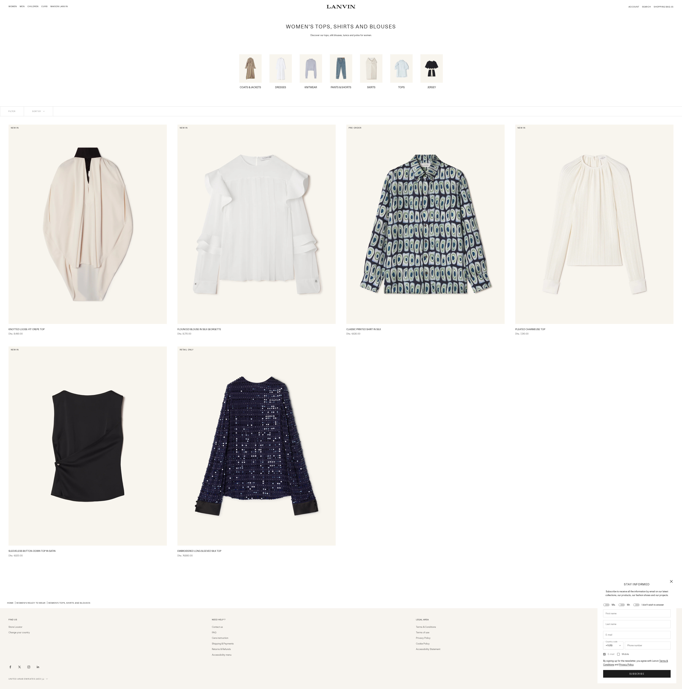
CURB (44, 6)
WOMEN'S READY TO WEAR (30, 603)
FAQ (214, 632)
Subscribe (636, 673)
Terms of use (422, 632)
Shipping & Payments (223, 643)
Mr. (628, 604)
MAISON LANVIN (59, 6)
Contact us (217, 626)
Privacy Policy (626, 664)
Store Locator (15, 626)
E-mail (611, 654)
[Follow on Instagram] (29, 667)
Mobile (625, 654)
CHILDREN (33, 6)
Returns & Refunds (221, 649)
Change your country (19, 632)
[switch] (606, 604)
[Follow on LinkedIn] (38, 667)
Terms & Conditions (426, 626)
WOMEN (13, 6)
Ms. (614, 604)
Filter (12, 111)
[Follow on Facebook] (10, 667)
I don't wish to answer (653, 604)
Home (10, 603)
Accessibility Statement (428, 649)
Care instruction (220, 637)
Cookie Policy (423, 643)
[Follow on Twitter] (19, 667)
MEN (22, 6)
